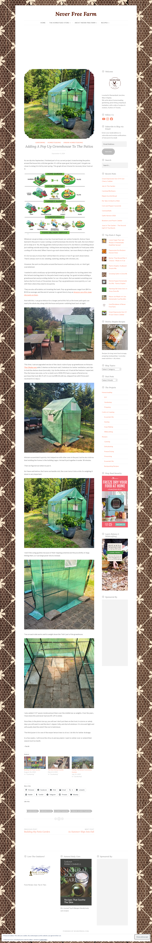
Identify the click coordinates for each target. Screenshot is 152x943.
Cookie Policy (43, 939)
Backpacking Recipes (111, 466)
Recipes (104, 23)
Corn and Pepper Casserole (111, 206)
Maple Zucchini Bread (109, 196)
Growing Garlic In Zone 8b (118, 274)
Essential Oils (109, 417)
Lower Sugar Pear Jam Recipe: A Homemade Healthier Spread (116, 242)
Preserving (108, 456)
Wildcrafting (108, 432)
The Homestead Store (59, 23)
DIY (105, 397)
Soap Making (108, 427)
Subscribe (108, 152)
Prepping (107, 407)
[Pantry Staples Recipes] (115, 349)
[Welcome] (115, 83)
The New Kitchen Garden (56, 770)
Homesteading (54, 142)
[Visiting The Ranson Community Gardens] (82, 762)
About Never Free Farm (85, 23)
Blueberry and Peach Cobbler (112, 220)
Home (43, 23)
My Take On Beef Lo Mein (111, 201)
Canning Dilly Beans (109, 191)
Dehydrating (108, 446)
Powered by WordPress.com (76, 931)
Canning (107, 442)
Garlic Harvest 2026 (109, 215)
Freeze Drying (109, 451)
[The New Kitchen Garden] (59, 762)
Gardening (40, 142)
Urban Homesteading (73, 142)
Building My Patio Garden (32, 770)
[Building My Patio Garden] (35, 762)
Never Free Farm (76, 13)
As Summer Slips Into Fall (81, 830)
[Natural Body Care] (76, 882)
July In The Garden (108, 186)
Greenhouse (46, 811)
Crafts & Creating (108, 412)
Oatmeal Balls (106, 211)
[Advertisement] (76, 47)
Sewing (106, 422)
